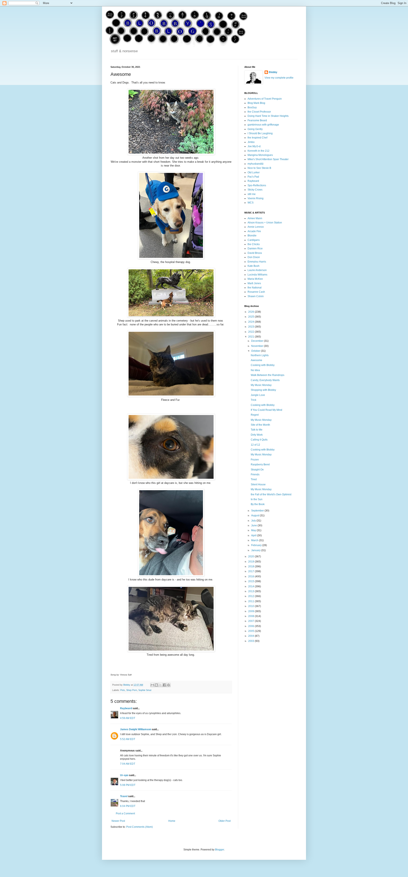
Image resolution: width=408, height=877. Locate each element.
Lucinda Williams (257, 274)
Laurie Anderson (257, 270)
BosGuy (252, 107)
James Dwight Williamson (135, 729)
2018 (251, 566)
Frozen (255, 459)
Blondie (252, 235)
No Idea (255, 370)
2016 (251, 576)
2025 (251, 316)
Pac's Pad (253, 176)
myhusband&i (256, 163)
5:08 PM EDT (127, 785)
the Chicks (254, 244)
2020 (251, 556)
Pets (122, 690)
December (257, 340)
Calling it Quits (259, 439)
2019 (251, 561)
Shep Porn (131, 690)
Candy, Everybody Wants (265, 380)
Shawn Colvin (256, 296)
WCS (251, 202)
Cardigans (254, 240)
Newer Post (118, 820)
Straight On (257, 469)
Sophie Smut (144, 690)
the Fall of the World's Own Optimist (271, 494)
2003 (251, 641)
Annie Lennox (256, 226)
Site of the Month (260, 424)
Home (171, 820)
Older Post (224, 820)
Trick (253, 399)
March (255, 540)
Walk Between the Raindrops (267, 375)
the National (255, 287)
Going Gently (255, 129)
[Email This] (152, 685)
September (258, 510)
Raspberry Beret (260, 464)
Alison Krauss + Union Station (265, 222)
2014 (251, 586)
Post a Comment (125, 813)
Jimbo (251, 142)
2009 (251, 611)
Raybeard (126, 708)
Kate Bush (253, 265)
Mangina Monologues (260, 155)
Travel (124, 796)
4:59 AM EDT (127, 718)
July (253, 520)
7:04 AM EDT (127, 763)
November (257, 346)
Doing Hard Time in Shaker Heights (268, 115)
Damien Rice (255, 248)
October (256, 350)
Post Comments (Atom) (139, 826)
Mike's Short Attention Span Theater (268, 159)
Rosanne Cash (256, 291)
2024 (251, 321)
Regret (255, 414)
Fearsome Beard (257, 120)
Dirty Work (257, 434)
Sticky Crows (255, 189)
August (255, 515)
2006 (251, 626)
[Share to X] (160, 685)
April (254, 535)
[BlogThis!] (156, 685)
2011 (251, 601)
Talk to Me (256, 429)
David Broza (255, 252)
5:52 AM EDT (127, 739)
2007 (251, 621)
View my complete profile (279, 77)
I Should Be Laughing (260, 133)
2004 (251, 635)
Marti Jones (254, 283)
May (254, 530)
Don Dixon (254, 257)
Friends (255, 474)
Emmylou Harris (257, 261)
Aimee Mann (255, 218)
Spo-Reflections (257, 185)
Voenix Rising (256, 198)
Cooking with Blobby (263, 365)
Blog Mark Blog (256, 103)
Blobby (273, 72)
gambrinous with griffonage (263, 124)
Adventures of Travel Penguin (265, 98)
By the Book (258, 504)
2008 (251, 616)
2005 (251, 631)
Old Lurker (254, 172)
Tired (254, 479)
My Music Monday (261, 385)
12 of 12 (255, 444)
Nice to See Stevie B (259, 168)
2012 (251, 596)
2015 (251, 581)
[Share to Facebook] (164, 685)
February (256, 545)
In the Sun (256, 499)
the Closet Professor (259, 111)
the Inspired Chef (257, 137)
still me (252, 194)
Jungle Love (258, 395)
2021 (251, 336)
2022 (251, 331)
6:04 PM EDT (127, 806)
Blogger (219, 849)
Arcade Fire (254, 231)
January (256, 550)
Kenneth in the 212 (258, 150)
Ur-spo (124, 775)
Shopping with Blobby (263, 389)
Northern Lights (260, 355)
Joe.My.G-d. (254, 146)
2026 (251, 311)
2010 (251, 606)
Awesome (256, 360)
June (254, 525)
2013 (251, 591)
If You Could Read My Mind (266, 409)
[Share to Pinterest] (168, 685)
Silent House (258, 484)
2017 (251, 571)
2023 (251, 326)
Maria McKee (255, 278)
